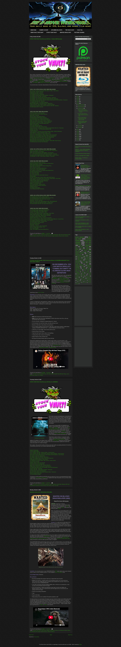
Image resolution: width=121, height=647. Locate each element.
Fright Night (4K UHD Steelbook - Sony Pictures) (39, 459)
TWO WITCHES (41, 80)
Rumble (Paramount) (34, 186)
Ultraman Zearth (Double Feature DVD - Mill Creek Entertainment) (42, 137)
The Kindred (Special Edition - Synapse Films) (38, 221)
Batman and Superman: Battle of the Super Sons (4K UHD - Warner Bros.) (43, 150)
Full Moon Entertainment (53, 234)
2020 (78, 131)
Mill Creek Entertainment (63, 234)
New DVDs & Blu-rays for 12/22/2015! (82, 185)
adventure (35, 630)
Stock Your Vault (44, 235)
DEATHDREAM (55, 278)
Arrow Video (88, 244)
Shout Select (84, 251)
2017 (78, 136)
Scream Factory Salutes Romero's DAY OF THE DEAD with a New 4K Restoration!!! (85, 203)
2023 (78, 101)
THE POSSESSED (48, 79)
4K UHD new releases (37, 234)
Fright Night (59, 484)
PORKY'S (69, 276)
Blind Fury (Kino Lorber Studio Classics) (37, 116)
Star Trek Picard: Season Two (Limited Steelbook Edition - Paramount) (43, 471)
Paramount (38, 485)
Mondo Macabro (79, 264)
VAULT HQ (79, 30)
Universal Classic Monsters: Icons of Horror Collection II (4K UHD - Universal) (44, 105)
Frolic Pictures (78, 270)
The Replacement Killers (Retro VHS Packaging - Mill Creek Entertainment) (44, 467)
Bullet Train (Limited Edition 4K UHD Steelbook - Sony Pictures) (41, 152)
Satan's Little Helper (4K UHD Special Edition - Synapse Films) (41, 202)
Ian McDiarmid (61, 630)
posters (87, 258)
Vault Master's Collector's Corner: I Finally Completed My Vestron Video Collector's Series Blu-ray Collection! (86, 177)
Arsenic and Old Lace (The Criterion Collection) (38, 114)
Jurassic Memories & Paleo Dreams (82, 153)
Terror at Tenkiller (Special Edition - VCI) (37, 227)
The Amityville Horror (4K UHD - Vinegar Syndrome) (39, 196)
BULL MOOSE (45, 347)
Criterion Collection (52, 484)
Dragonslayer (52, 630)
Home (51, 634)
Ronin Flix (39, 235)
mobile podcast (80, 281)
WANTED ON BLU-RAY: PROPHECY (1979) (85, 193)
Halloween (63, 484)
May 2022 (80, 127)
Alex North (39, 630)
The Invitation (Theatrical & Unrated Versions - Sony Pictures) (41, 220)
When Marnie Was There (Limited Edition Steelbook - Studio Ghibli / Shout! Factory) (45, 140)
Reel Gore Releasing (87, 281)
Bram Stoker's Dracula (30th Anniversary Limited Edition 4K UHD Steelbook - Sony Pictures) (47, 454)
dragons (48, 630)
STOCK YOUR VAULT (51, 32)
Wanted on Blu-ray (51, 631)
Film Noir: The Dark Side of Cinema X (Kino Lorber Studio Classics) (42, 177)
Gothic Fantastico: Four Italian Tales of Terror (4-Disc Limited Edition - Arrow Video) (45, 178)
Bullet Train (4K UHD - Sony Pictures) (37, 151)
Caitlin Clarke (43, 630)
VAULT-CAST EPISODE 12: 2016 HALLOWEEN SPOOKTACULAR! (82, 224)
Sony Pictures (49, 485)
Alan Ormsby (38, 373)
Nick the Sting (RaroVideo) (35, 223)
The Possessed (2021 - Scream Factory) (37, 184)
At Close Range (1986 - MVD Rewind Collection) (39, 210)
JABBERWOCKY (47, 536)
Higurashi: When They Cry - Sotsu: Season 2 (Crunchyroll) (40, 217)
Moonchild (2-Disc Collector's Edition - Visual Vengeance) (40, 122)
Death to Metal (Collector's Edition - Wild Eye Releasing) (40, 214)
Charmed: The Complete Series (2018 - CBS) (38, 212)
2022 (78, 103)
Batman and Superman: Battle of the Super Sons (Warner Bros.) (42, 163)
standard (50, 427)
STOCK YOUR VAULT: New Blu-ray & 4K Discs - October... (83, 110)
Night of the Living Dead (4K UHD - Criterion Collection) (40, 465)
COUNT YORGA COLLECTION (57, 80)
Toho (83, 276)
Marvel (84, 262)
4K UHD (34, 373)
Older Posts (70, 634)
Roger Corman (86, 269)
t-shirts (81, 277)
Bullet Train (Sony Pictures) (35, 166)
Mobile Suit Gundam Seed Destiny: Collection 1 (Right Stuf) (41, 121)
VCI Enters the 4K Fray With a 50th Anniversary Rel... (83, 114)
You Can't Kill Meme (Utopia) (35, 474)
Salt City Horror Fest (81, 278)
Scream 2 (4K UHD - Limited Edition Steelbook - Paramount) (41, 469)
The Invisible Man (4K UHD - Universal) (37, 101)
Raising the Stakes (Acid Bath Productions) (38, 185)
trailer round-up (80, 258)
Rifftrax (78, 280)
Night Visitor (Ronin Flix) (34, 124)
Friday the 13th (78, 269)
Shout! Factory (84, 246)
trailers (87, 252)
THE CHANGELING (63, 81)
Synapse (83, 268)
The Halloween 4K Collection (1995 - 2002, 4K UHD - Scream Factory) (43, 460)
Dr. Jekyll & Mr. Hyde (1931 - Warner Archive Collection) (40, 215)
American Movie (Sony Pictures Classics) (37, 162)
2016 (78, 138)
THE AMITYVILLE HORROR (39, 81)
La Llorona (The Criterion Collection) (36, 181)
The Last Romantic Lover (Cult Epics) (37, 222)
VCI (38, 375)
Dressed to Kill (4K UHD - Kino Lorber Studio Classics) (40, 198)
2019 (78, 132)
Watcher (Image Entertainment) (35, 473)
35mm (88, 268)
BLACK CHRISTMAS (63, 278)
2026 (78, 96)
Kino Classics (78, 257)
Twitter (45, 604)
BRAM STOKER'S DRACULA (59, 439)
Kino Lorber (78, 248)
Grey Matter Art (78, 259)
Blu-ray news (44, 373)
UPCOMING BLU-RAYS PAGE (41, 477)
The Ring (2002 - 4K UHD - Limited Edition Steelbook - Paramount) (42, 156)
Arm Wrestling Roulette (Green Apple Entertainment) (39, 209)
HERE (67, 506)
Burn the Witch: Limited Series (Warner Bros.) (38, 168)
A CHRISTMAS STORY (64, 279)
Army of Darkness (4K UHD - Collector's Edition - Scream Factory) (42, 452)
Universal (49, 235)
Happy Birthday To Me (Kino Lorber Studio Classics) (39, 179)
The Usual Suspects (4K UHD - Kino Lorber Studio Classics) (41, 203)
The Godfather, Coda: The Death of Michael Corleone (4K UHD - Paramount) (44, 98)
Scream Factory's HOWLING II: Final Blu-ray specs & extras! (85, 166)
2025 (78, 98)
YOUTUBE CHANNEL (79, 32)
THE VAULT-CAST (69, 30)
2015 (78, 139)
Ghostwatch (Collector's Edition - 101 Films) (38, 216)
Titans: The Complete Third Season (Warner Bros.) (39, 229)
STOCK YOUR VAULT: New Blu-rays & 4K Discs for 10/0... (82, 118)
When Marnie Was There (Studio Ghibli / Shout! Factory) (40, 139)
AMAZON (41, 347)
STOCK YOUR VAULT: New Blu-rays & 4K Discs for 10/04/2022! (44, 381)
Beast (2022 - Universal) (34, 115)
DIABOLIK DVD (53, 347)
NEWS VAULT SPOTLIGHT (37, 32)
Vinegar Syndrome (55, 235)
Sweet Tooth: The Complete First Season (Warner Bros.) (40, 133)
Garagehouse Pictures (79, 272)
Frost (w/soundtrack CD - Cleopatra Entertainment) (39, 118)
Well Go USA (80, 256)
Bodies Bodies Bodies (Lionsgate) (36, 164)
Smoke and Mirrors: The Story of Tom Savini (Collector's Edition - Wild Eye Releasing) (46, 131)
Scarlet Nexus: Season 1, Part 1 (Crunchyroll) (38, 225)
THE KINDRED (35, 82)
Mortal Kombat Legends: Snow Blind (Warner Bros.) (39, 123)
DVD (56, 571)
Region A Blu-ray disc (57, 345)
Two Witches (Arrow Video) (35, 187)
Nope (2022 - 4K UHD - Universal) (36, 200)
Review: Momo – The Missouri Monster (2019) (81, 158)
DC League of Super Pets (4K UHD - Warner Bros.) (39, 457)
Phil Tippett (38, 631)
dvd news (77, 250)
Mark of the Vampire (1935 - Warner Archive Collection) (40, 119)
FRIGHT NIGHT (56, 440)
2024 (78, 99)
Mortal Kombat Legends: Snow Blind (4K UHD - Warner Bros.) (41, 103)
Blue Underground (85, 261)
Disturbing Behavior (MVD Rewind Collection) (38, 117)
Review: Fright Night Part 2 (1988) (82, 155)
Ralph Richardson (44, 631)
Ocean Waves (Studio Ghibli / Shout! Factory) (38, 126)
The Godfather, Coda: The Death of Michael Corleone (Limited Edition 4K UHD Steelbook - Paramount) (48, 99)
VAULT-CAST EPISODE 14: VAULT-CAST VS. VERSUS (82, 217)
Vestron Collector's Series (80, 255)
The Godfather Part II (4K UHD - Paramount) (38, 96)
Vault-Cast (88, 276)
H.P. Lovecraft (88, 272)
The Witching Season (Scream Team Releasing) (39, 141)
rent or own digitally (58, 572)
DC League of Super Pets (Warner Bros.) (37, 455)
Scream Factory (43, 485)
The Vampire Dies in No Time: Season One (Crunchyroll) (40, 138)
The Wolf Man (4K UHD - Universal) (36, 106)
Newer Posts (31, 634)
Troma (87, 264)
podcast (76, 277)
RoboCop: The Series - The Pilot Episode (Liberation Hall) (40, 129)
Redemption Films (87, 277)
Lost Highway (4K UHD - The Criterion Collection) (39, 102)
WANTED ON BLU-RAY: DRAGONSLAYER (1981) (41, 492)
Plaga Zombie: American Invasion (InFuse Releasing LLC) (40, 466)
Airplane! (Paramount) (34, 450)
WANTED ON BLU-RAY (65, 32)
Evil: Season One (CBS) (34, 172)
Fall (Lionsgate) (33, 176)
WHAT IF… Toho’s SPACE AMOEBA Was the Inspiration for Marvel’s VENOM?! (82, 150)
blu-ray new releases (45, 234)
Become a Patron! (83, 60)
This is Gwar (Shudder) (34, 228)
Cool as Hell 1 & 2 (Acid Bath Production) (37, 169)
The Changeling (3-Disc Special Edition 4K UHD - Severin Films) (42, 197)
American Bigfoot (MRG (34, 451)
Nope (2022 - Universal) (34, 224)
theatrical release (85, 271)
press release (35, 375)
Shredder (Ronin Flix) (34, 130)
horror (80, 245)
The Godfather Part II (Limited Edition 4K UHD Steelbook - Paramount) (43, 97)
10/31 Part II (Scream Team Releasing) (37, 112)
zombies (41, 375)
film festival (85, 263)
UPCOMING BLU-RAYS (56, 30)
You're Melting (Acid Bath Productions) (37, 188)
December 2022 (81, 104)
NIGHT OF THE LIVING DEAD (60, 433)
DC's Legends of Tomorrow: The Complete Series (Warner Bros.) (42, 170)
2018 (78, 134)
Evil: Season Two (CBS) (34, 173)
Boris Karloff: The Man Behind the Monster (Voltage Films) (40, 165)
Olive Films (77, 262)
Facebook (41, 604)
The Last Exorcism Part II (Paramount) (37, 463)
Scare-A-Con (79, 282)
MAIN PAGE (33, 30)
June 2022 (80, 125)
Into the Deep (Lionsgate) (34, 461)
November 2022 (81, 106)
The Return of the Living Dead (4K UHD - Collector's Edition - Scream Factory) (44, 155)
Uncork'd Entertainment (80, 265)
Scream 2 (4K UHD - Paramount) (36, 468)
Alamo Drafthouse (84, 280)
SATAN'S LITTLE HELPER (45, 82)
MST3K (89, 255)
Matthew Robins (67, 630)
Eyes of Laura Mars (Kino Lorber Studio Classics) (39, 175)
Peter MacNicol (33, 631)
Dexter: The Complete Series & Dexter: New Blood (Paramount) (41, 458)
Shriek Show (84, 282)
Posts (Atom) (36, 636)
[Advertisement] (50, 246)
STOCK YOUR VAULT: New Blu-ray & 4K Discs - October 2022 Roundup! (46, 38)
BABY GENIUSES (60, 280)
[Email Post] (52, 233)
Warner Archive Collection (63, 235)
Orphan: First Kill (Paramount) (35, 183)
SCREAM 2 (63, 431)
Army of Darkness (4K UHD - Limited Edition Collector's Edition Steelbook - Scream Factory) (47, 453)
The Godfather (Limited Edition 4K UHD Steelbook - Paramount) (41, 95)
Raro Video (86, 270)
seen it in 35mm (41, 292)
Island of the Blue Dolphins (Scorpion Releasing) (39, 180)
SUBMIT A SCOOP (43, 30)
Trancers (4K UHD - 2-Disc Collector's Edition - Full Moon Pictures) (42, 104)
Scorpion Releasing (87, 257)
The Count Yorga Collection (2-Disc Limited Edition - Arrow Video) (42, 213)
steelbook (55, 427)
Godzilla (83, 267)
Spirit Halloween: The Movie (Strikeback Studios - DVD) (40, 132)
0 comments (48, 233)
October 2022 (81, 108)
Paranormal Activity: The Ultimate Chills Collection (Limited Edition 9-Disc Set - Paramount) (46, 127)
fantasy (56, 630)
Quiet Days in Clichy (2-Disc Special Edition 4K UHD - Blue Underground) (43, 201)
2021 (78, 129)
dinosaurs (77, 271)
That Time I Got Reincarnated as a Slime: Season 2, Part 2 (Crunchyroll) (43, 134)
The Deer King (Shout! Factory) (35, 171)
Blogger (80, 644)
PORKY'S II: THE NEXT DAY (58, 277)
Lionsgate (86, 254)
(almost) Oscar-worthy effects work (63, 538)
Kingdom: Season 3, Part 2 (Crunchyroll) (37, 462)
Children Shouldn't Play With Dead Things (58, 373)
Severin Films (85, 249)
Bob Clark (48, 373)
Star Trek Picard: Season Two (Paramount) (38, 470)
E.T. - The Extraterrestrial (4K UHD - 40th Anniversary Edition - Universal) (43, 153)
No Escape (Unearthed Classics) (36, 125)
